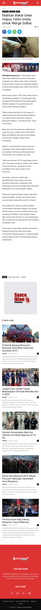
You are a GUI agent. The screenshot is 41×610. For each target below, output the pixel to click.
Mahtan (24, 277)
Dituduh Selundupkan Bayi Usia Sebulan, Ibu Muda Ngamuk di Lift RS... (19, 435)
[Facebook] (4, 32)
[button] (3, 3)
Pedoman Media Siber (22, 601)
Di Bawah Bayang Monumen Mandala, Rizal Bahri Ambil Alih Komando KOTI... (17, 348)
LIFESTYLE (11, 8)
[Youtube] (29, 593)
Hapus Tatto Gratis (14, 277)
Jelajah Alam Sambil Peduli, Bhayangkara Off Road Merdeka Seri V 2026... (20, 392)
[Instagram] (17, 593)
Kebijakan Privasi (8, 601)
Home (4, 8)
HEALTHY (19, 8)
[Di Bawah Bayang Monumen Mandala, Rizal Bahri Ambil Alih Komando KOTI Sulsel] (20, 334)
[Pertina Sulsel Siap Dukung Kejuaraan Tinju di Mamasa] (20, 508)
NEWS (17, 11)
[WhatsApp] (14, 32)
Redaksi (4, 353)
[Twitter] (9, 32)
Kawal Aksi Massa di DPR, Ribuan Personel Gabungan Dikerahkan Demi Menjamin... (19, 479)
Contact (20, 603)
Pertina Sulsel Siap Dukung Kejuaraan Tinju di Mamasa (15, 520)
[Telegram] (19, 32)
